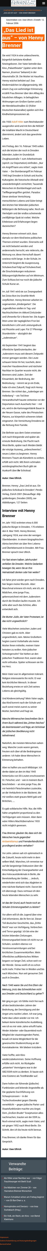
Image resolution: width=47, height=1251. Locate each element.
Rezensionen (19, 10)
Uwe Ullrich (27, 20)
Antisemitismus (10, 841)
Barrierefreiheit (5, 1244)
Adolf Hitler (17, 121)
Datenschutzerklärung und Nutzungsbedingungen (18, 1241)
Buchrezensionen (33, 10)
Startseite (8, 10)
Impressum (4, 1237)
